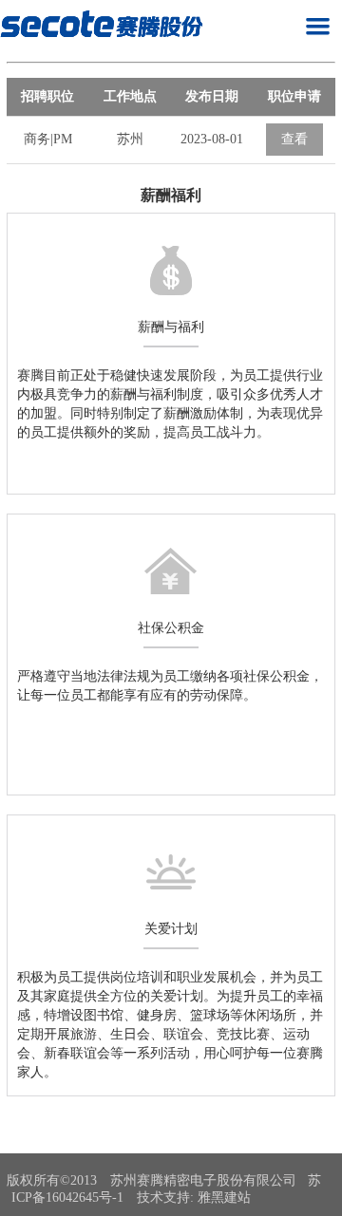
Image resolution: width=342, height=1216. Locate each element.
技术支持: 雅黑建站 (194, 1197)
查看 (294, 139)
